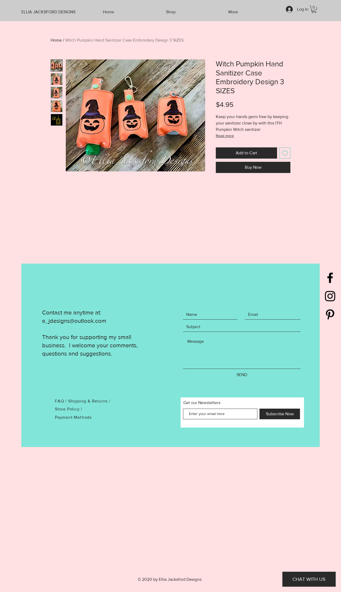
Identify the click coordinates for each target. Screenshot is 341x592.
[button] (314, 9)
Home (56, 40)
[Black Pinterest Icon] (330, 314)
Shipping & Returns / (89, 401)
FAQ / (61, 401)
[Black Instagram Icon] (330, 296)
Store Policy (68, 409)
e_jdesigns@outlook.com (74, 321)
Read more (225, 136)
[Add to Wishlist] (284, 153)
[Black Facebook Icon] (330, 278)
